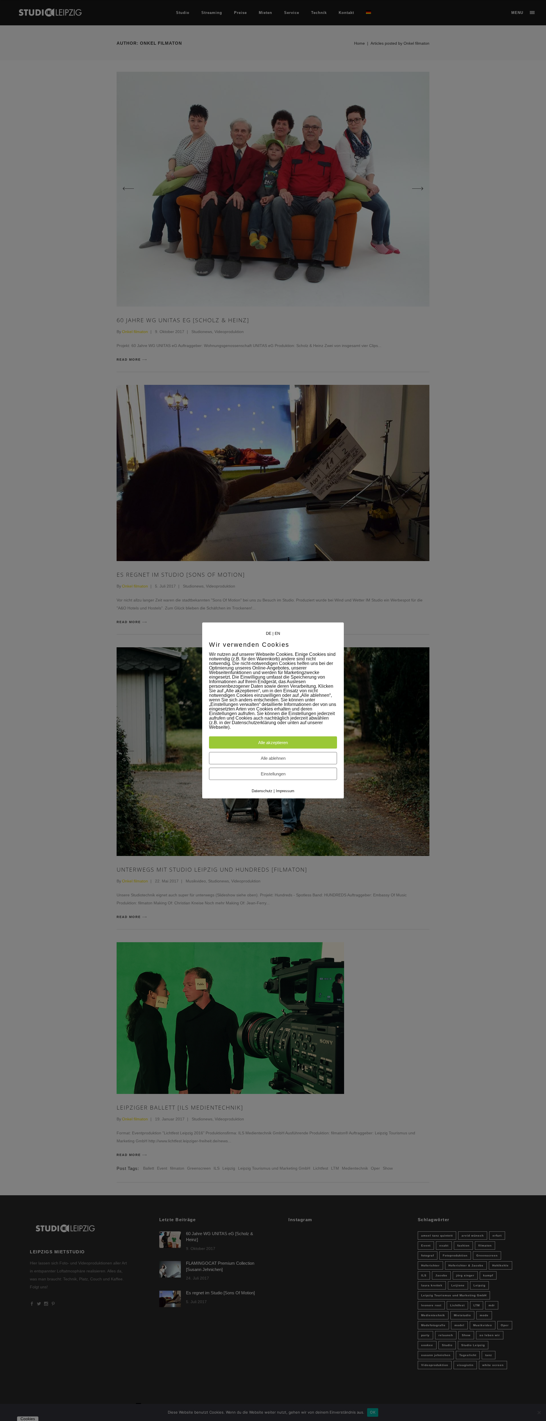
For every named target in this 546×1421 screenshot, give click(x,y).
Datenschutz (262, 791)
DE (268, 633)
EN (277, 633)
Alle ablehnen (273, 758)
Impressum (285, 791)
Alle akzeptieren (273, 742)
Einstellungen (273, 773)
